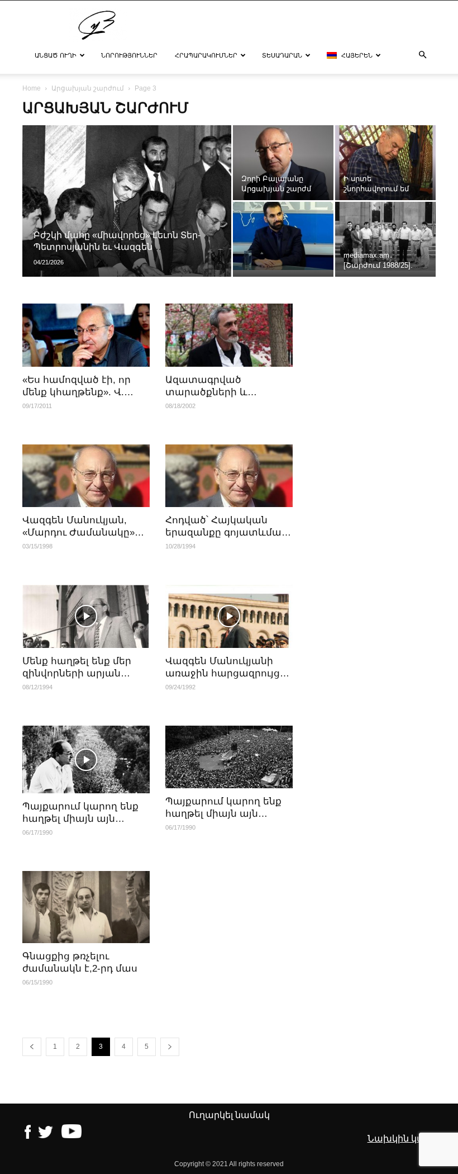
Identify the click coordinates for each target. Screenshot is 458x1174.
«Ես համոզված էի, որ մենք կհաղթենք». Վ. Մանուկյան (76, 392)
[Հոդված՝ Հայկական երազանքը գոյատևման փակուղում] (229, 476)
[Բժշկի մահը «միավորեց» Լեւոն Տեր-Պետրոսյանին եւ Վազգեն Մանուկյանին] (126, 215)
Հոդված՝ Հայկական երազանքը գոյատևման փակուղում (226, 532)
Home (31, 88)
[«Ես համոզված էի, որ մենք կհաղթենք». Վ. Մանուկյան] (86, 335)
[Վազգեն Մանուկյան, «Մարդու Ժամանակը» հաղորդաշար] (86, 476)
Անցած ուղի (56, 55)
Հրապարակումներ (206, 55)
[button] (422, 55)
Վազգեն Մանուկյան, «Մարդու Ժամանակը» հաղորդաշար (78, 532)
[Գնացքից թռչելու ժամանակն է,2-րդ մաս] (86, 907)
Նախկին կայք (400, 1138)
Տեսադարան (282, 55)
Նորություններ (129, 55)
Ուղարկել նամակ (229, 1115)
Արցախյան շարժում (87, 88)
